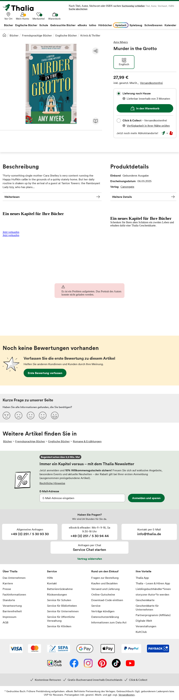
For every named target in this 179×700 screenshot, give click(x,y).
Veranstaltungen (146, 626)
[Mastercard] (34, 649)
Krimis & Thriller (90, 35)
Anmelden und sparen (146, 498)
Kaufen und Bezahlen (104, 583)
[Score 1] (6, 415)
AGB (5, 622)
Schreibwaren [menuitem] (153, 25)
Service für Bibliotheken (62, 605)
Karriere (8, 583)
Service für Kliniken (59, 626)
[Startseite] (4, 35)
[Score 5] (55, 415)
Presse (7, 589)
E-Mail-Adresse (49, 491)
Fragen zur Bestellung (105, 577)
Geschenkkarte (145, 600)
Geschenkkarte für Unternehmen (147, 607)
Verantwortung (12, 605)
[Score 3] (30, 415)
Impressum (9, 617)
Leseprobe (95, 121)
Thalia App (142, 577)
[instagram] (88, 663)
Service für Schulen (59, 600)
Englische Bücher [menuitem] (26, 25)
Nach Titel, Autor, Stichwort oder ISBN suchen (95, 5)
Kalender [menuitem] (170, 25)
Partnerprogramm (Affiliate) (153, 615)
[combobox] (119, 93)
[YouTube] (130, 663)
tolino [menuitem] (92, 25)
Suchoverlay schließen (133, 6)
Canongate (127, 186)
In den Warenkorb (147, 108)
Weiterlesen (12, 197)
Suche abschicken (78, 9)
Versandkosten (127, 694)
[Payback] (158, 649)
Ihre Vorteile (143, 571)
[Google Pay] (85, 649)
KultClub (141, 632)
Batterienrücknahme (60, 589)
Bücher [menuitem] (8, 25)
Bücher (14, 35)
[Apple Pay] (107, 649)
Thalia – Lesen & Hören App (153, 583)
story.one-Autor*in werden (152, 594)
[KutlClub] (54, 663)
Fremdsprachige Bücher (37, 35)
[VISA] (16, 649)
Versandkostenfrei (151, 83)
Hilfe (50, 577)
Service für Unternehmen (63, 611)
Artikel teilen (95, 50)
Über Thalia (10, 571)
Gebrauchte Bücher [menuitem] (63, 25)
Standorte (9, 600)
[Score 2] (18, 415)
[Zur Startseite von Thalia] (20, 7)
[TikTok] (116, 663)
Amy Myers (120, 42)
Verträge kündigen (102, 611)
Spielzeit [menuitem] (120, 25)
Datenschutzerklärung (105, 617)
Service (52, 571)
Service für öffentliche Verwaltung (61, 618)
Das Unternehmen (14, 577)
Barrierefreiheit (12, 611)
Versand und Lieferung (105, 589)
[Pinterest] (102, 663)
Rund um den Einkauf (105, 571)
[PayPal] (131, 649)
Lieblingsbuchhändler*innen (153, 589)
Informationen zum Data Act (109, 622)
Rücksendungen (57, 594)
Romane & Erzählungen (87, 441)
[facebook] (74, 663)
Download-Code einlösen (107, 600)
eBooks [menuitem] (82, 25)
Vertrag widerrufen (89, 559)
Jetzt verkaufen (11, 232)
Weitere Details (122, 197)
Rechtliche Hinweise (52, 483)
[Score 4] (42, 415)
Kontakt (52, 583)
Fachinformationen (14, 594)
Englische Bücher (66, 35)
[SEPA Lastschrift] (58, 649)
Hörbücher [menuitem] (105, 25)
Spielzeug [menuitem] (136, 25)
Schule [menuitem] (43, 25)
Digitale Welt (144, 620)
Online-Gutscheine (103, 594)
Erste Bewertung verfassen (45, 373)
